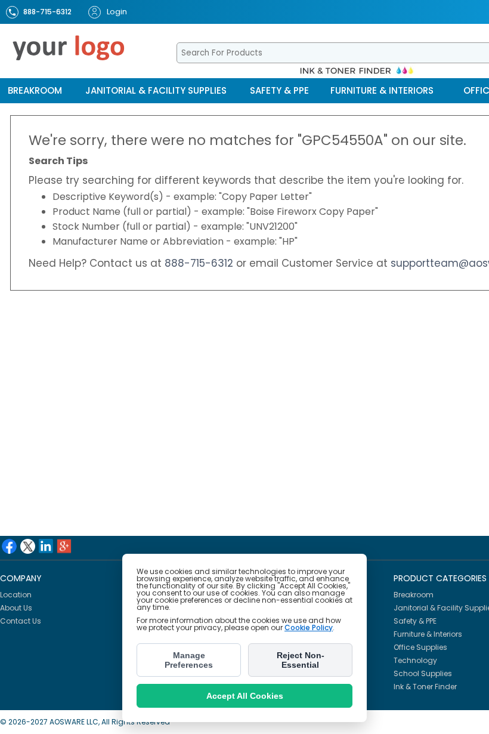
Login (117, 11)
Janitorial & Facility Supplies (156, 90)
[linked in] (46, 546)
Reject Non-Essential (300, 660)
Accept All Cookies (244, 696)
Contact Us (20, 621)
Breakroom (35, 90)
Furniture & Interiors (382, 90)
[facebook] (9, 546)
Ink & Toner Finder (425, 686)
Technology (415, 660)
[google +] (64, 546)
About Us (16, 608)
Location (16, 595)
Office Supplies (420, 647)
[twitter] (27, 546)
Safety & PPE (279, 90)
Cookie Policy (308, 627)
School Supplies (423, 673)
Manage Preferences (189, 660)
